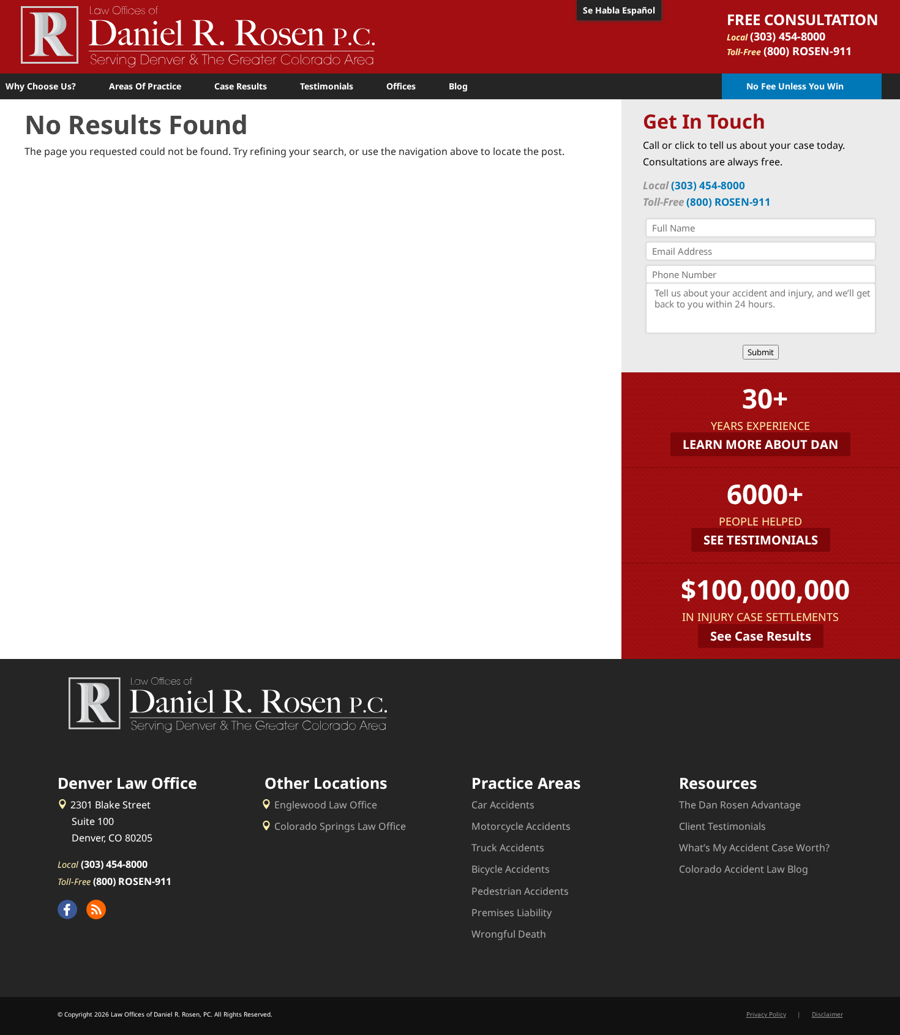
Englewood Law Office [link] (325, 804)
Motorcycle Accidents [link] (521, 826)
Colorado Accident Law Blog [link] (743, 869)
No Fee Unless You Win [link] (795, 86)
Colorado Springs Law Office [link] (340, 826)
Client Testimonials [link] (722, 826)
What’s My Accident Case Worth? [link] (754, 847)
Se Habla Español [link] (619, 10)
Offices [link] (401, 86)
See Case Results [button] (760, 636)
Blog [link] (458, 86)
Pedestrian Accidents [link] (520, 891)
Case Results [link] (240, 86)
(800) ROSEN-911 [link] (807, 50)
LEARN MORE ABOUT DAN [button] (760, 444)
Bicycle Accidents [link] (510, 869)
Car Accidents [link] (502, 804)
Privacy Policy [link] (766, 1014)
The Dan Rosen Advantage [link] (740, 804)
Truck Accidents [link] (507, 847)
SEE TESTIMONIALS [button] (760, 540)
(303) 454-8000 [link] (787, 36)
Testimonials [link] (326, 86)
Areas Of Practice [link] (145, 86)
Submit (761, 352)
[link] (198, 35)
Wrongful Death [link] (508, 934)
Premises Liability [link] (511, 912)
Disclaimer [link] (827, 1014)
